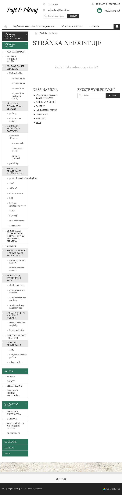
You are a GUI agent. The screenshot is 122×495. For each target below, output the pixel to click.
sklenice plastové (16, 157)
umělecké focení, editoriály (13, 393)
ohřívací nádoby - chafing (17, 336)
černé (12, 210)
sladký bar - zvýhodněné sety (14, 278)
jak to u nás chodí (11, 405)
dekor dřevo (15, 225)
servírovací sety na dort (16, 269)
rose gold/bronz (17, 220)
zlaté (11, 183)
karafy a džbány (16, 330)
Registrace (114, 4)
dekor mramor (16, 193)
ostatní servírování (14, 344)
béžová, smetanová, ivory (17, 204)
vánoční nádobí (16, 51)
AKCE (7, 453)
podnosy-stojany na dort (17, 261)
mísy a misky (15, 362)
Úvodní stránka (5, 26)
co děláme (10, 441)
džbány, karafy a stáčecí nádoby (16, 316)
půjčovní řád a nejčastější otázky (15, 426)
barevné (13, 215)
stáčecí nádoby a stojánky (17, 324)
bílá (11, 198)
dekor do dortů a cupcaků (17, 291)
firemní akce (14, 385)
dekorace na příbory (15, 119)
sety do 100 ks (18, 83)
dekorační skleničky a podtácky (14, 128)
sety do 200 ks (18, 78)
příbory (12, 113)
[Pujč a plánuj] (22, 10)
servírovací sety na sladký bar (16, 306)
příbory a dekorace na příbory (14, 106)
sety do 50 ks (18, 88)
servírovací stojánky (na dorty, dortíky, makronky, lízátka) (16, 236)
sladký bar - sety (17, 285)
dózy (11, 349)
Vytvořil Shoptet (113, 489)
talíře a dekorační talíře (13, 59)
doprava (12, 418)
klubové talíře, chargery (16, 67)
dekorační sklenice (14, 137)
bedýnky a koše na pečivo (18, 356)
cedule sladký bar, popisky (17, 299)
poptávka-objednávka (14, 413)
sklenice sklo (18, 143)
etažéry (11, 245)
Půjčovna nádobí (72, 26)
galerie (94, 26)
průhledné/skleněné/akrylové (18, 178)
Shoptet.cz (61, 479)
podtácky (13, 163)
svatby (11, 376)
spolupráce (13, 433)
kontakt (9, 447)
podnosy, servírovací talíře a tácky (15, 171)
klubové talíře (15, 73)
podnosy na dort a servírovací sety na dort (17, 253)
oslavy (11, 381)
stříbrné (13, 188)
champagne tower (17, 149)
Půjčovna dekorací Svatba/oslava (33, 26)
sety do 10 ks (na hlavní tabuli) (18, 96)
